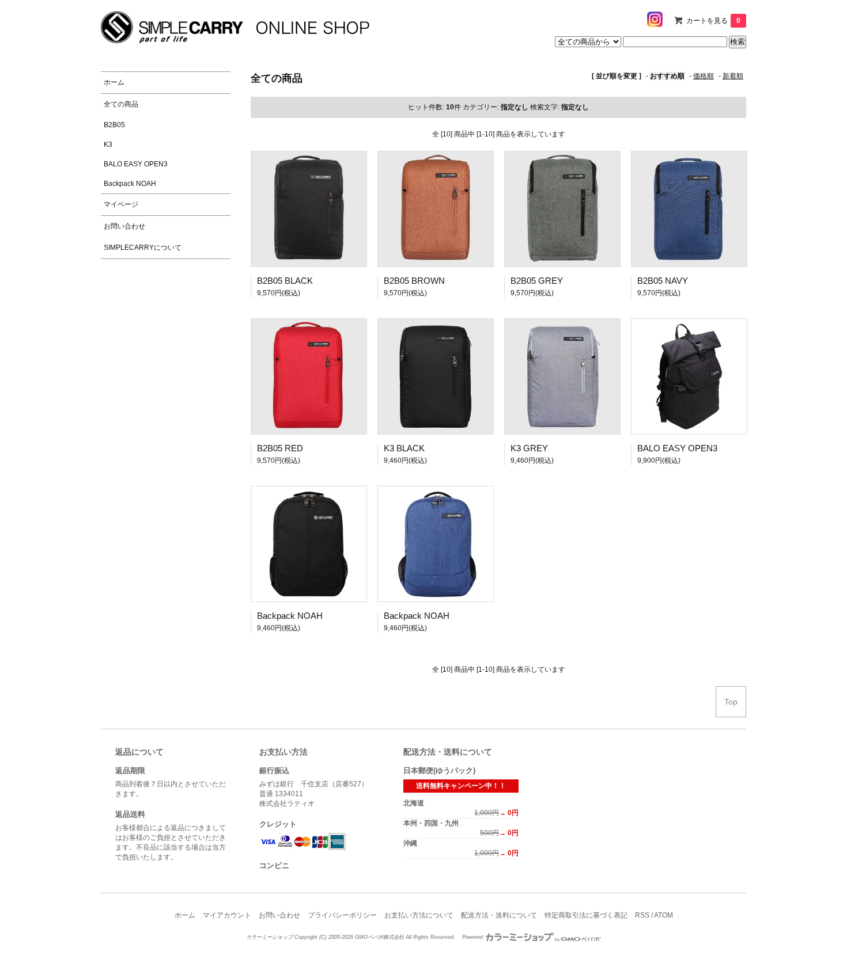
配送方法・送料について (499, 915)
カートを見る (713, 21)
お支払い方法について (418, 915)
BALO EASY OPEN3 (677, 448)
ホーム (185, 915)
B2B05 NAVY (662, 281)
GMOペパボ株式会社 (379, 937)
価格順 (703, 76)
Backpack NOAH (290, 616)
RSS (642, 915)
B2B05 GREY (537, 281)
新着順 (733, 76)
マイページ (121, 204)
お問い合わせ (279, 915)
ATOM (663, 915)
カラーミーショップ (269, 937)
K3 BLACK (404, 448)
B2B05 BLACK (285, 281)
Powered (473, 937)
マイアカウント (227, 915)
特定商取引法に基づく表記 (585, 915)
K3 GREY (529, 448)
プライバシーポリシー (342, 915)
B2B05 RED (280, 448)
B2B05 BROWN (414, 281)
